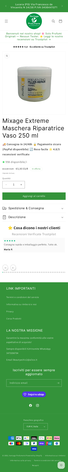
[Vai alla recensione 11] (11, 272)
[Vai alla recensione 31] (55, 272)
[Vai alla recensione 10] (8, 272)
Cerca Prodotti (13, 318)
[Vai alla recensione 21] (33, 272)
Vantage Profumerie (17, 455)
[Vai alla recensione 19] (28, 272)
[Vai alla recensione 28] (48, 272)
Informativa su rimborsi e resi (21, 304)
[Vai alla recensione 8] (4, 272)
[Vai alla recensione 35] (64, 272)
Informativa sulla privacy (20, 460)
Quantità (6, 178)
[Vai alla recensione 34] (62, 272)
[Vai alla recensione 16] (22, 272)
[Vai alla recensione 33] (59, 272)
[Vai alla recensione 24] (39, 272)
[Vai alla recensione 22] (35, 272)
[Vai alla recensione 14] (17, 272)
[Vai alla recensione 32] (57, 272)
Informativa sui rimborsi (55, 455)
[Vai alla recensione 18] (26, 272)
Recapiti (35, 465)
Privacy (9, 311)
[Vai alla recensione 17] (24, 272)
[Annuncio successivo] (62, 6)
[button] (6, 21)
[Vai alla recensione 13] (15, 272)
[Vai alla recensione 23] (37, 272)
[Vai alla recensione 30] (53, 272)
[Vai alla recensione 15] (20, 272)
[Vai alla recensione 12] (13, 272)
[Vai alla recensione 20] (31, 272)
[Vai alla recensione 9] (6, 272)
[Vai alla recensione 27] (46, 272)
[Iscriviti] (58, 383)
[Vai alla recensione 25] (42, 272)
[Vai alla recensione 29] (51, 272)
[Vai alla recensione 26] (44, 272)
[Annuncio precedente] (5, 6)
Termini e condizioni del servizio (22, 297)
